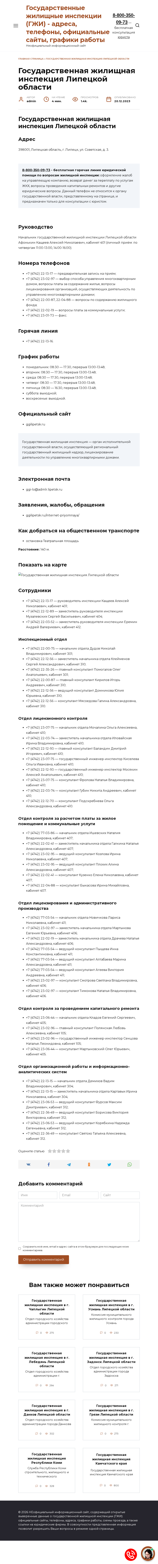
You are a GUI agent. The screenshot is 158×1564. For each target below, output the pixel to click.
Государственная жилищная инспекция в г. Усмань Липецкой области (111, 1305)
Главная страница (31, 58)
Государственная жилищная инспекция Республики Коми (47, 1458)
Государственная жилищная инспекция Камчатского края (111, 1459)
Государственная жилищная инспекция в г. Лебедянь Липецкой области (46, 1359)
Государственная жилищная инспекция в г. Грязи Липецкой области (111, 1410)
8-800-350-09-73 (36, 170)
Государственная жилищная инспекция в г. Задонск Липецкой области (111, 1357)
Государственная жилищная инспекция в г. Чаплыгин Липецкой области (46, 1307)
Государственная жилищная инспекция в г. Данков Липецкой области (47, 1410)
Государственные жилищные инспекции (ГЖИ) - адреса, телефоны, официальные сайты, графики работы (68, 24)
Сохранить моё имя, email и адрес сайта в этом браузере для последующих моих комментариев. (76, 1248)
